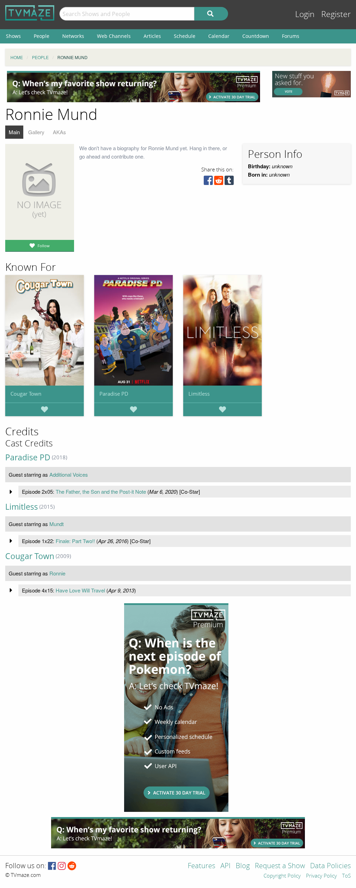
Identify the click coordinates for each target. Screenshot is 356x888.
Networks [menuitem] (73, 36)
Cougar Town (25, 393)
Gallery (36, 132)
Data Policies (330, 866)
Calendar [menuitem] (218, 36)
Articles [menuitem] (152, 36)
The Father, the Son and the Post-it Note (101, 491)
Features (201, 866)
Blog (243, 866)
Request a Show (280, 866)
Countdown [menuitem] (255, 36)
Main (14, 132)
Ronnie (57, 573)
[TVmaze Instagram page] (62, 866)
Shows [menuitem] (13, 36)
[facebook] (208, 182)
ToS (346, 876)
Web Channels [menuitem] (114, 36)
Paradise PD (113, 393)
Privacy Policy (321, 876)
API (225, 866)
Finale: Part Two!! (75, 540)
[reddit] (218, 182)
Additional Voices (68, 474)
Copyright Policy (282, 876)
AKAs (59, 132)
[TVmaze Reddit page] (71, 866)
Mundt (56, 523)
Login (305, 14)
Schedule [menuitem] (184, 36)
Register (336, 14)
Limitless (199, 393)
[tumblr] (229, 182)
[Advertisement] (133, 86)
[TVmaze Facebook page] (52, 866)
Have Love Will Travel (80, 590)
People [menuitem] (41, 36)
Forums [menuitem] (290, 36)
